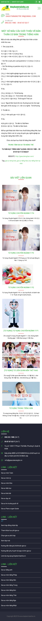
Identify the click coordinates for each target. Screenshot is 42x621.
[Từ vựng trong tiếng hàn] (21, 394)
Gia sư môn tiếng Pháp (21, 575)
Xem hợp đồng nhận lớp (21, 526)
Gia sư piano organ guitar (21, 509)
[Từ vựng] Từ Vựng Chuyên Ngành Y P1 (21, 331)
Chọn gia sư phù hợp (21, 536)
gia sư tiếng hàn (22, 161)
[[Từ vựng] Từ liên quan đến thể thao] (21, 355)
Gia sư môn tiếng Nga (21, 556)
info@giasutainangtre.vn (13, 460)
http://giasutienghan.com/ (24, 156)
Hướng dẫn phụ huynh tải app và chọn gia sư (21, 551)
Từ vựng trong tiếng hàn (21, 408)
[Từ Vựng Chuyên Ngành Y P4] (21, 198)
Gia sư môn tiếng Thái (21, 596)
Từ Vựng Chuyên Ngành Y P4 (21, 213)
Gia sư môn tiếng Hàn (21, 581)
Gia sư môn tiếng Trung (21, 586)
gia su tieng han (10, 161)
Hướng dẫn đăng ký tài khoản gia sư (21, 546)
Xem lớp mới (21, 541)
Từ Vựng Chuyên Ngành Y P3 (21, 253)
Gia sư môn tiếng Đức (21, 591)
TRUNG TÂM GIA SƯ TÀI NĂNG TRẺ (21, 145)
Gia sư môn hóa (21, 484)
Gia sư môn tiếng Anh (21, 570)
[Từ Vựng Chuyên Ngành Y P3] (21, 238)
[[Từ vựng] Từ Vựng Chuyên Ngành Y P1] (21, 313)
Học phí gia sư (21, 531)
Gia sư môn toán (21, 473)
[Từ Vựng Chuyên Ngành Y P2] (21, 274)
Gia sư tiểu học (21, 489)
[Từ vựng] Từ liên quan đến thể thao (21, 370)
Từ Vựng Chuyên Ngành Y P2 (21, 287)
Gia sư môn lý (21, 479)
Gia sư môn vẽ (21, 499)
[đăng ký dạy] (15, 8)
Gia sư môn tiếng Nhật (21, 606)
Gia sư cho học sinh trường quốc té (21, 504)
